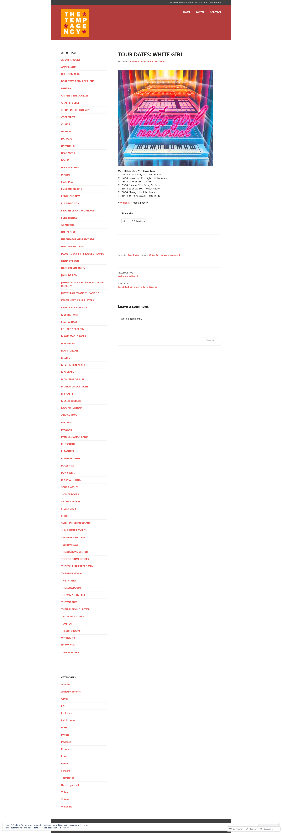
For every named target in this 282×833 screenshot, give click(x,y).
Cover (64, 698)
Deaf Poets (68, 153)
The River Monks (71, 573)
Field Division (70, 203)
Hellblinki (68, 232)
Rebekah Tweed (156, 61)
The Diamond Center (74, 551)
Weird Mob (68, 638)
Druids (65, 174)
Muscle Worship (71, 401)
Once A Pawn (69, 415)
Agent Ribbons (70, 59)
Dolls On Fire (70, 167)
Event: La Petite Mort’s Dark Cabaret (137, 285)
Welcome (66, 806)
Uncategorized (70, 785)
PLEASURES (67, 451)
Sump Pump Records (74, 530)
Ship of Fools (70, 494)
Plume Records (70, 458)
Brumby (66, 88)
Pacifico (66, 422)
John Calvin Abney (73, 268)
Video (64, 792)
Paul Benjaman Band (74, 436)
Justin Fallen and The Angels (80, 293)
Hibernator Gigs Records (77, 239)
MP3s (64, 727)
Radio (64, 763)
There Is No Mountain (75, 609)
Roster (200, 12)
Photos (65, 734)
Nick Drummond (71, 408)
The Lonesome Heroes (75, 559)
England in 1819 (71, 189)
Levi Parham (69, 322)
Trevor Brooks (70, 631)
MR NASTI (67, 393)
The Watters (69, 602)
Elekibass (67, 181)
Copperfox (68, 117)
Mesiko (65, 357)
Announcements (71, 691)
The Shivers (68, 580)
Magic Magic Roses (73, 336)
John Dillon (69, 275)
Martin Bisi (69, 343)
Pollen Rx (67, 465)
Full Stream (68, 720)
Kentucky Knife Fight (75, 307)
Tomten (66, 623)
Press (64, 756)
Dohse (65, 160)
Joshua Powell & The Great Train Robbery (82, 284)
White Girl (126, 202)
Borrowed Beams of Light (78, 81)
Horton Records (72, 246)
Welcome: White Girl (128, 274)
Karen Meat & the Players (77, 300)
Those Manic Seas (72, 616)
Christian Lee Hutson (75, 110)
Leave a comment (170, 255)
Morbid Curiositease (74, 386)
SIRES (64, 516)
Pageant (66, 429)
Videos (65, 799)
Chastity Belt (70, 102)
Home (186, 12)
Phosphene (68, 444)
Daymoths (68, 146)
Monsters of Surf (72, 379)
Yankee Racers (70, 652)
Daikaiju (66, 138)
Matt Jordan (69, 350)
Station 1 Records (73, 537)
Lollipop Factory (72, 329)
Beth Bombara (70, 74)
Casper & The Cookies (74, 95)
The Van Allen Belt (73, 595)
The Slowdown (71, 587)
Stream (65, 770)
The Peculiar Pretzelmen (77, 566)
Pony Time (68, 472)
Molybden (67, 372)
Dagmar (66, 131)
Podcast (66, 742)
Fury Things (69, 217)
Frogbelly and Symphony (77, 210)
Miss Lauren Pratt (73, 365)
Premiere (66, 749)
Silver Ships (69, 508)
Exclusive (66, 713)
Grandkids (68, 225)
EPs (63, 706)
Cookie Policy (62, 828)
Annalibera (68, 66)
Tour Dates (133, 255)
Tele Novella (69, 544)
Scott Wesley (69, 487)
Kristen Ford (69, 314)
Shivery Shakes (70, 501)
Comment (210, 340)
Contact (215, 12)
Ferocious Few (70, 196)
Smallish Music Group (75, 523)
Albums (65, 684)
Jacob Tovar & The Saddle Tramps (82, 253)
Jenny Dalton (70, 261)
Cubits (65, 124)
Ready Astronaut (72, 480)
